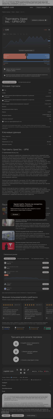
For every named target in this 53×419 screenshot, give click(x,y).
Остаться (15, 214)
